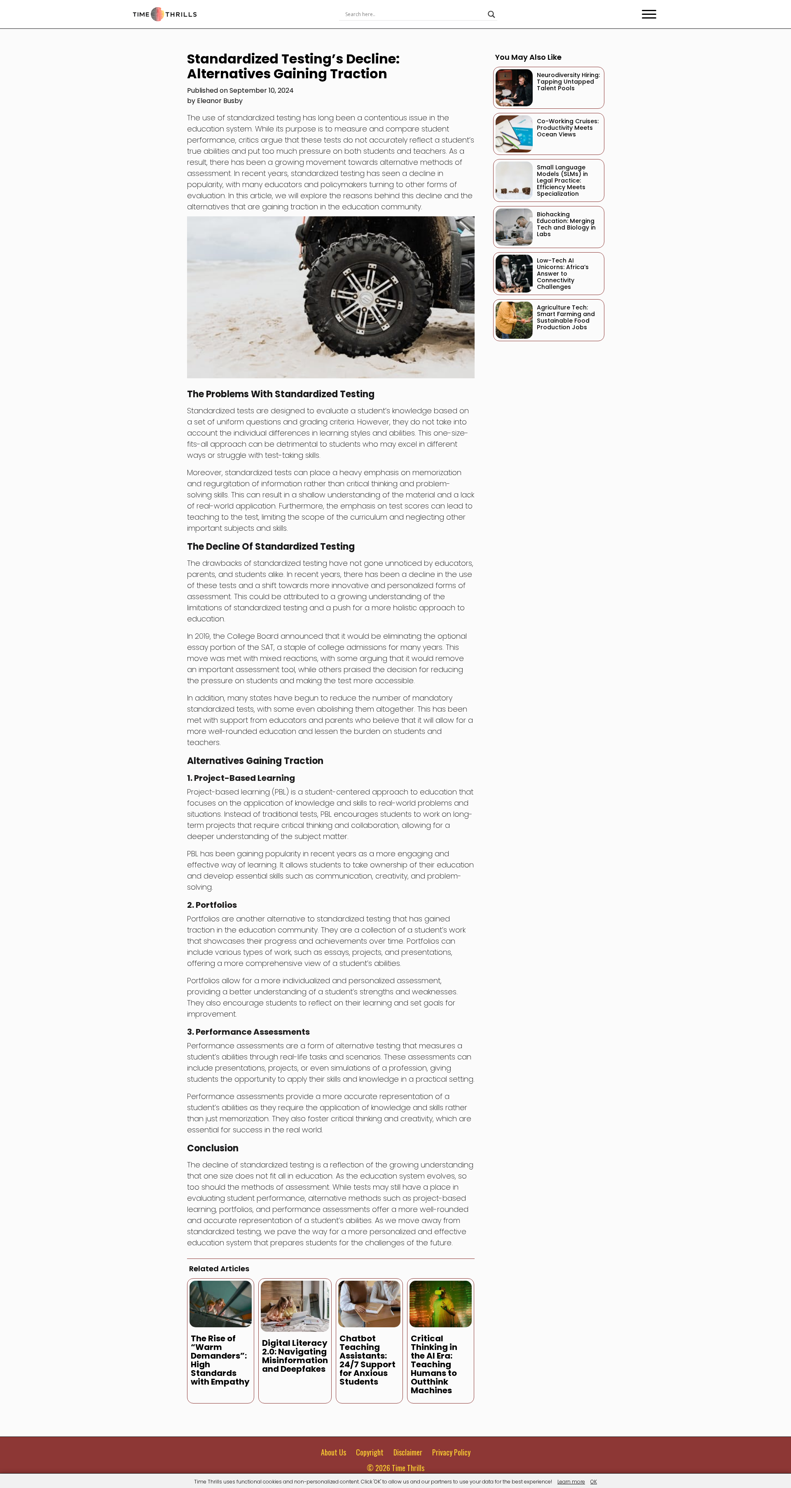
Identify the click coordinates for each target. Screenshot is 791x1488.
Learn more (571, 1481)
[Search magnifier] (491, 14)
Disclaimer (407, 1452)
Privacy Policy (451, 1452)
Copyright (370, 1452)
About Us (333, 1452)
